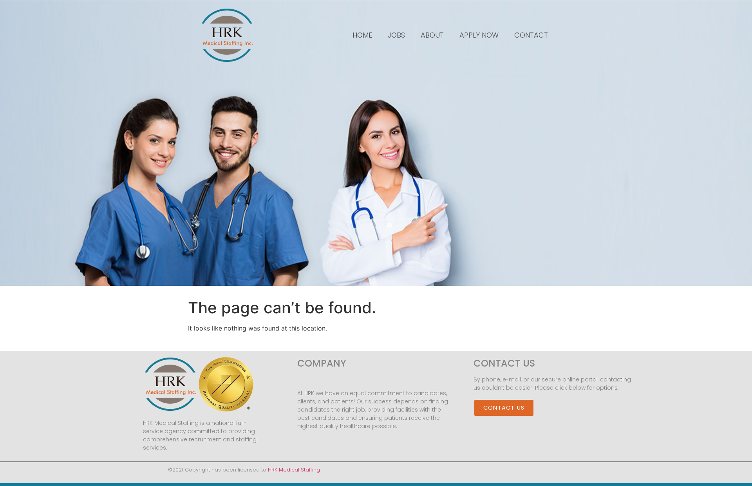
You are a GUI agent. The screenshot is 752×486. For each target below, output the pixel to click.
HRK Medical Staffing (294, 469)
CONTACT (531, 35)
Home (362, 35)
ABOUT (432, 35)
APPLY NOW (479, 35)
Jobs (396, 35)
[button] (503, 408)
